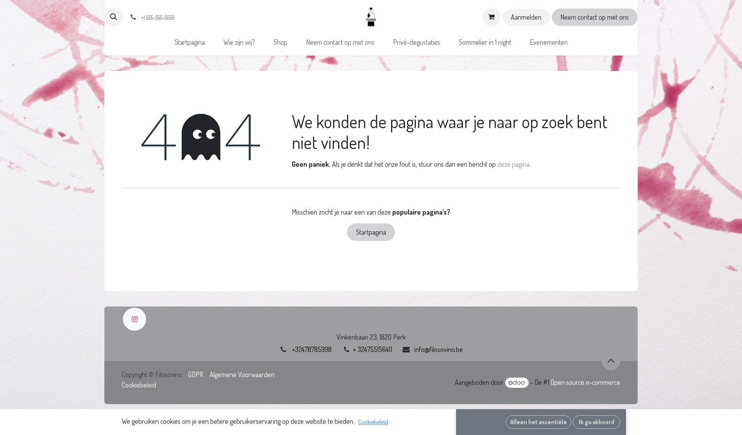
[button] (113, 17)
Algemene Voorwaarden (241, 374)
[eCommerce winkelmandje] (491, 17)
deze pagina (513, 164)
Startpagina (371, 232)
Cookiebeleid (139, 385)
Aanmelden (526, 17)
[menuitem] (189, 42)
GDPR (195, 374)
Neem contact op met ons (594, 17)
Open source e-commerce (585, 382)
